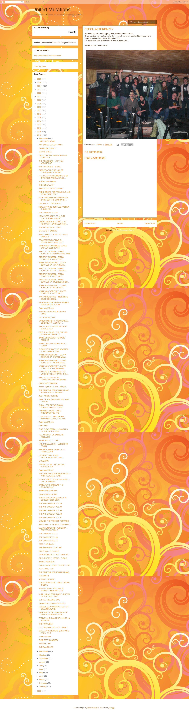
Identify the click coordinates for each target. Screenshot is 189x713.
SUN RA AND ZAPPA (47, 181)
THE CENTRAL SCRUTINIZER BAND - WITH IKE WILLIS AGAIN (54, 475)
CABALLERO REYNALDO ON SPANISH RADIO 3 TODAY (51, 406)
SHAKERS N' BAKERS (48, 231)
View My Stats (40, 66)
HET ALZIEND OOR (47, 317)
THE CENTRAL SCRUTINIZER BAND (54, 572)
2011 (39, 132)
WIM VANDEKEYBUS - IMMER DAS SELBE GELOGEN (53, 298)
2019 (39, 104)
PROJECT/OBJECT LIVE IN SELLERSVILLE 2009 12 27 (51, 241)
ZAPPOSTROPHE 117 (48, 491)
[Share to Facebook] (129, 144)
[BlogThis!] (125, 144)
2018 (39, 107)
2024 (39, 86)
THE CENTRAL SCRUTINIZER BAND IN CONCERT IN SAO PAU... (54, 391)
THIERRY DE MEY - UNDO (50, 227)
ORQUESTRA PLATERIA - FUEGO (53, 558)
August (42, 662)
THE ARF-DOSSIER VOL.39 (50, 507)
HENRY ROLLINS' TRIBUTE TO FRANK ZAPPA (52, 451)
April (41, 676)
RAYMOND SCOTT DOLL (49, 440)
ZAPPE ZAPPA (45, 636)
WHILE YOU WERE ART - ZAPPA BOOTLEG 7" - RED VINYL (52, 292)
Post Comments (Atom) (125, 230)
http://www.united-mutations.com (47, 55)
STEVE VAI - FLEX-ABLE (49, 551)
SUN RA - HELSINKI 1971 (49, 600)
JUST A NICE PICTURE (48, 396)
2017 (39, 111)
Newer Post (89, 223)
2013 (39, 125)
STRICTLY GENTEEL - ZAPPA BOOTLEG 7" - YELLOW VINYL (52, 269)
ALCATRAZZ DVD (46, 569)
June (41, 669)
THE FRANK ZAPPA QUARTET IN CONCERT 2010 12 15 (52, 499)
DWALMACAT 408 (46, 422)
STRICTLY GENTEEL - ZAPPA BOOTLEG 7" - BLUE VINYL (51, 258)
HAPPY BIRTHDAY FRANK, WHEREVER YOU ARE (50, 412)
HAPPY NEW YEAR (47, 141)
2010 (39, 135)
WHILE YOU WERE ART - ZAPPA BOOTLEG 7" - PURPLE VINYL (52, 356)
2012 (39, 128)
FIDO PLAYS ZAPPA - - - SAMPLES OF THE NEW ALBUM (53, 430)
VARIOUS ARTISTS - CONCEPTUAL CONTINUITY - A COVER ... (53, 322)
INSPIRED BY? (45, 644)
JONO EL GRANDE (47, 579)
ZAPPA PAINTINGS (46, 562)
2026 (39, 79)
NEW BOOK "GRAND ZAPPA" (51, 189)
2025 (39, 82)
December (43, 138)
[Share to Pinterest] (132, 144)
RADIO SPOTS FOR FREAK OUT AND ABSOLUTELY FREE (54, 193)
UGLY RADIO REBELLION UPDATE (53, 627)
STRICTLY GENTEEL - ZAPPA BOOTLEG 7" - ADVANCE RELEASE (54, 252)
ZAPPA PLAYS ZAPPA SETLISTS (52, 603)
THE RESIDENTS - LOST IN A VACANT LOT (51, 162)
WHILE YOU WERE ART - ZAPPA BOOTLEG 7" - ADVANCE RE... (52, 264)
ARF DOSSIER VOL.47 (48, 541)
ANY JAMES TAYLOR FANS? (50, 145)
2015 (39, 118)
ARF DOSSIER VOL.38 (48, 537)
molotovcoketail (93, 708)
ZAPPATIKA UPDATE (47, 148)
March (42, 680)
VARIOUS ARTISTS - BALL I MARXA (53, 555)
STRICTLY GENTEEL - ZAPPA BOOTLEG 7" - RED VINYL (51, 275)
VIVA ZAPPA (44, 461)
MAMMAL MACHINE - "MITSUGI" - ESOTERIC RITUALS (53, 529)
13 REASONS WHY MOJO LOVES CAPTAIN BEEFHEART (53, 247)
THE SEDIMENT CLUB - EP (50, 548)
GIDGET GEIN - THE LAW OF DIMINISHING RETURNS (51, 171)
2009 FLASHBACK (46, 544)
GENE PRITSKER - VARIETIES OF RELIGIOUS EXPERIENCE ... (53, 613)
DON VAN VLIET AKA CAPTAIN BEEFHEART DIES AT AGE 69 (52, 417)
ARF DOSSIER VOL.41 (48, 534)
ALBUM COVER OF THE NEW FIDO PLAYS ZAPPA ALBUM (54, 350)
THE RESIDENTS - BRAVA (49, 167)
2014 (39, 121)
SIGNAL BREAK (45, 152)
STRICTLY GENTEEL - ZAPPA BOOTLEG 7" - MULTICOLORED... (54, 281)
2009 (39, 691)
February (43, 683)
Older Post (150, 223)
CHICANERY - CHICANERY (50, 203)
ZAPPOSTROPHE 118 (48, 494)
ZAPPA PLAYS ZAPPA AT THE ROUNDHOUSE (51, 486)
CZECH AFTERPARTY (48, 383)
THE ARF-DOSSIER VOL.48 (50, 503)
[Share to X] (127, 144)
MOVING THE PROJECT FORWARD (54, 521)
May (41, 672)
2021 (39, 96)
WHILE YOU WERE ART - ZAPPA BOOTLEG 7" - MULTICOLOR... (53, 361)
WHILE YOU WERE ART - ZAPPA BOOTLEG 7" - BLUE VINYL (52, 286)
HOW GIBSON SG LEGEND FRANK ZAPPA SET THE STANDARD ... (53, 199)
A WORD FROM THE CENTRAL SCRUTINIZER (52, 466)
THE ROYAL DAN (46, 624)
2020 (39, 100)
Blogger (112, 708)
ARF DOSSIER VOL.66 (48, 213)
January (42, 686)
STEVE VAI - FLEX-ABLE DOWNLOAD (54, 524)
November (43, 651)
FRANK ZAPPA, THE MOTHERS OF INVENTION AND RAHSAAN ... (53, 177)
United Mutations (51, 9)
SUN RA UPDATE (46, 647)
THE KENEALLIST (46, 185)
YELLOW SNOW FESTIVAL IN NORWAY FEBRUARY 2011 (51, 589)
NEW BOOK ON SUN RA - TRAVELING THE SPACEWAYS (52, 379)
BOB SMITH (44, 576)
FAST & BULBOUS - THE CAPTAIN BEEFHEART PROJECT (53, 333)
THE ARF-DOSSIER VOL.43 (50, 514)
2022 (39, 93)
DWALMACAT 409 (46, 308)
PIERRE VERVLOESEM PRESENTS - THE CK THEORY (54, 480)
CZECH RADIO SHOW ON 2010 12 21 (54, 565)
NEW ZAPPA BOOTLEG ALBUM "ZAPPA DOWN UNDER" (52, 217)
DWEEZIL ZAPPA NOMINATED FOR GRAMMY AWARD (53, 608)
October (42, 655)
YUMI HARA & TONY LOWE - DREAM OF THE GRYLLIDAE (54, 595)
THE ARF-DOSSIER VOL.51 (50, 517)
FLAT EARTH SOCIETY (48, 640)
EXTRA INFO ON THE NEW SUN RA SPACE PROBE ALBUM (54, 303)
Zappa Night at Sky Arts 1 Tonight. (52, 387)
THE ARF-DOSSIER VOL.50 (50, 510)
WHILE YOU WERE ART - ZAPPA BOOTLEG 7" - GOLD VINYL (52, 367)
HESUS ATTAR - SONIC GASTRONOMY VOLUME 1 (51, 456)
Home (120, 223)
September (44, 658)
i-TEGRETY (43, 426)
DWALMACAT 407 (46, 470)
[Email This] (122, 144)
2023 (39, 89)
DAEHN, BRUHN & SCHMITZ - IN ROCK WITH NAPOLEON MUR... (53, 223)
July (41, 666)
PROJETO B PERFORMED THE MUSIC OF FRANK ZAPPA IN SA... (54, 373)
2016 (39, 114)
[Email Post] (118, 145)
